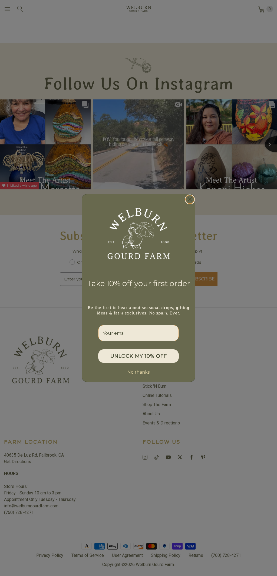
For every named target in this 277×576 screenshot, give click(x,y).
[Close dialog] (190, 199)
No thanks (138, 372)
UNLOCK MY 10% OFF (138, 356)
